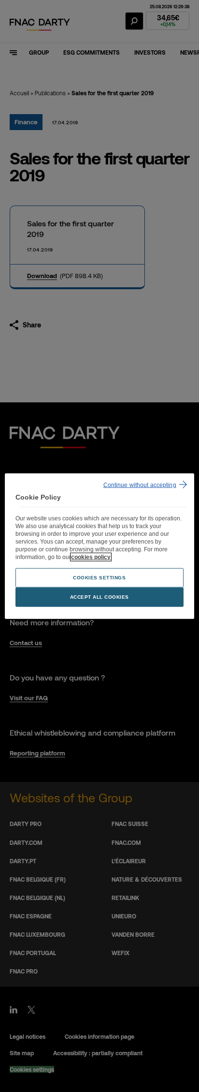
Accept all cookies (99, 596)
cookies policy (91, 556)
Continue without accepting (139, 485)
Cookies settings (99, 577)
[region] (99, 546)
